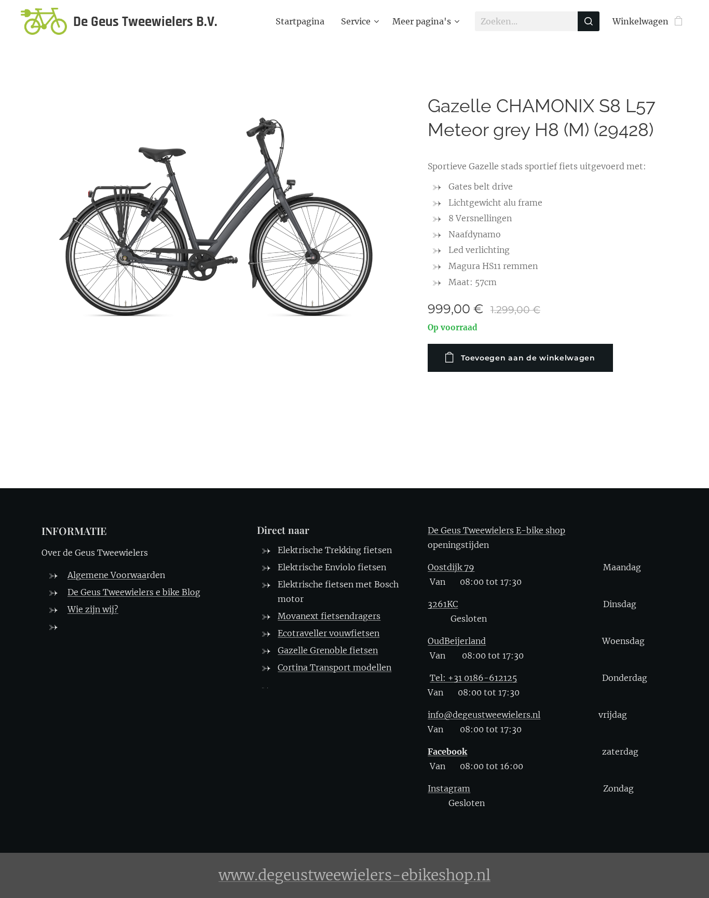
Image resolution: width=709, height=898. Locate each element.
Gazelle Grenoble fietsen (328, 650)
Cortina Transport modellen (334, 667)
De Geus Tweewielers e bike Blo (131, 592)
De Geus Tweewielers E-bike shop (496, 530)
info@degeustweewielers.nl (484, 714)
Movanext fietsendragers (329, 616)
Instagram (449, 788)
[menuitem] (303, 21)
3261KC (443, 604)
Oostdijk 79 (451, 567)
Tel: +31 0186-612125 (473, 678)
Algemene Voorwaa (106, 575)
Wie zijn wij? (92, 609)
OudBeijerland (457, 641)
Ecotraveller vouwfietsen (328, 633)
